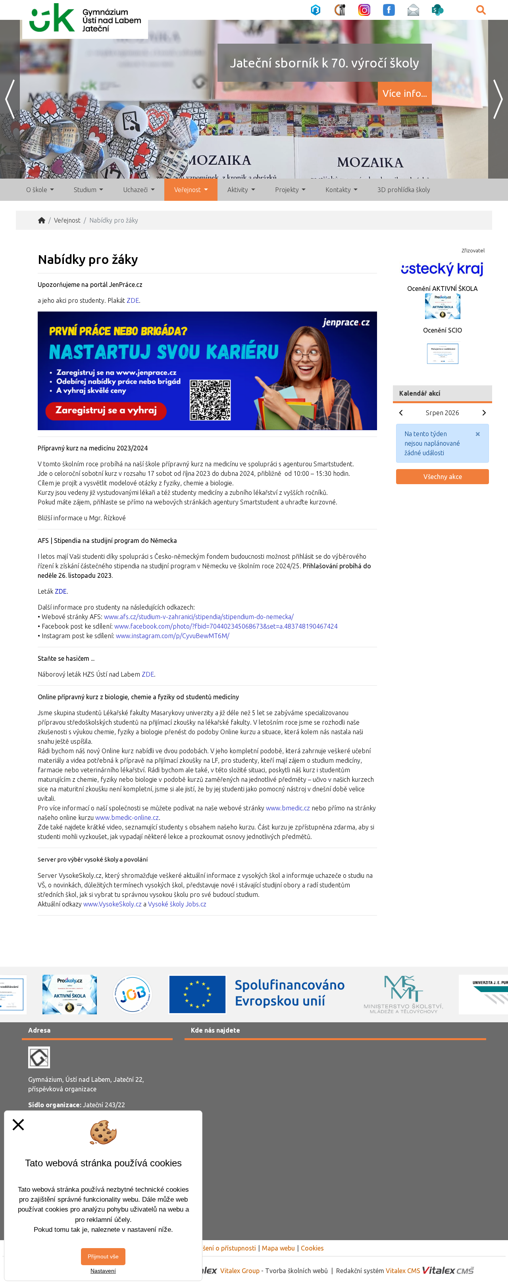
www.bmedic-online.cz (127, 817)
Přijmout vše (103, 1256)
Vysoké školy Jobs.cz (177, 904)
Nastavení (103, 1271)
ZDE (133, 300)
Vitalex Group (240, 1270)
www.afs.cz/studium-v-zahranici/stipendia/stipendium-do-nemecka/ (199, 616)
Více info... (405, 93)
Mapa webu (278, 1248)
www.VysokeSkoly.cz (112, 904)
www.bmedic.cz (288, 808)
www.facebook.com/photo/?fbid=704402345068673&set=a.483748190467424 (226, 626)
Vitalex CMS (403, 1270)
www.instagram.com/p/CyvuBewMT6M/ (172, 635)
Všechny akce (442, 476)
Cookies (312, 1248)
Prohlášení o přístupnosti (220, 1248)
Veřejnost (67, 220)
